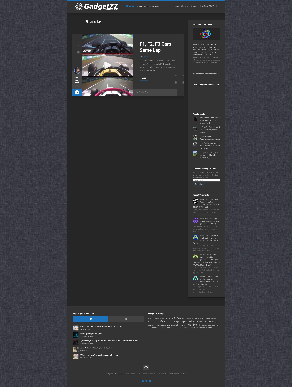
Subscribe (198, 184)
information (168, 325)
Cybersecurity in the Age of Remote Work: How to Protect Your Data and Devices (109, 341)
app (167, 318)
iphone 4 (184, 325)
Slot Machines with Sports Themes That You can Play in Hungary (205, 281)
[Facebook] (127, 6)
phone (154, 328)
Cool (141, 92)
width (210, 328)
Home (176, 6)
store (181, 328)
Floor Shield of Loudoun (210, 276)
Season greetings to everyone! (91, 334)
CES (195, 318)
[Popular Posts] (126, 319)
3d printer (157, 318)
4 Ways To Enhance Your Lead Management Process (99, 355)
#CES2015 (151, 318)
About (183, 6)
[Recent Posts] (90, 319)
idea (160, 325)
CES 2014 (200, 318)
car (192, 318)
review (160, 328)
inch (163, 325)
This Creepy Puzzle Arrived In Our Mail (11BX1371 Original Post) (210, 120)
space (177, 328)
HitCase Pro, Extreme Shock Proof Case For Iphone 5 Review (210, 129)
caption (188, 319)
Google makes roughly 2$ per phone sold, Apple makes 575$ (209, 155)
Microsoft (208, 325)
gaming (150, 325)
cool (159, 322)
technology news (201, 328)
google (156, 325)
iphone (179, 325)
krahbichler (195, 324)
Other (147, 92)
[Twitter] (130, 6)
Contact (194, 6)
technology (189, 328)
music (213, 325)
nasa (216, 325)
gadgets (177, 321)
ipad (174, 325)
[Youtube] (133, 6)
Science (164, 328)
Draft (164, 321)
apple (171, 318)
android (162, 318)
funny (169, 322)
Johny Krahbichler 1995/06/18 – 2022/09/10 (96, 348)
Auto (177, 318)
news (150, 328)
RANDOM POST (207, 6)
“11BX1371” (207, 55)
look (203, 325)
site (174, 328)
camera (182, 318)
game (216, 322)
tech (184, 328)
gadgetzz (208, 321)
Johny (145, 56)
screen (170, 328)
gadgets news (192, 321)
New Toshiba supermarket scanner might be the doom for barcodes (210, 145)
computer (206, 318)
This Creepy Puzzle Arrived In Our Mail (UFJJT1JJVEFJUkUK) (206, 204)
